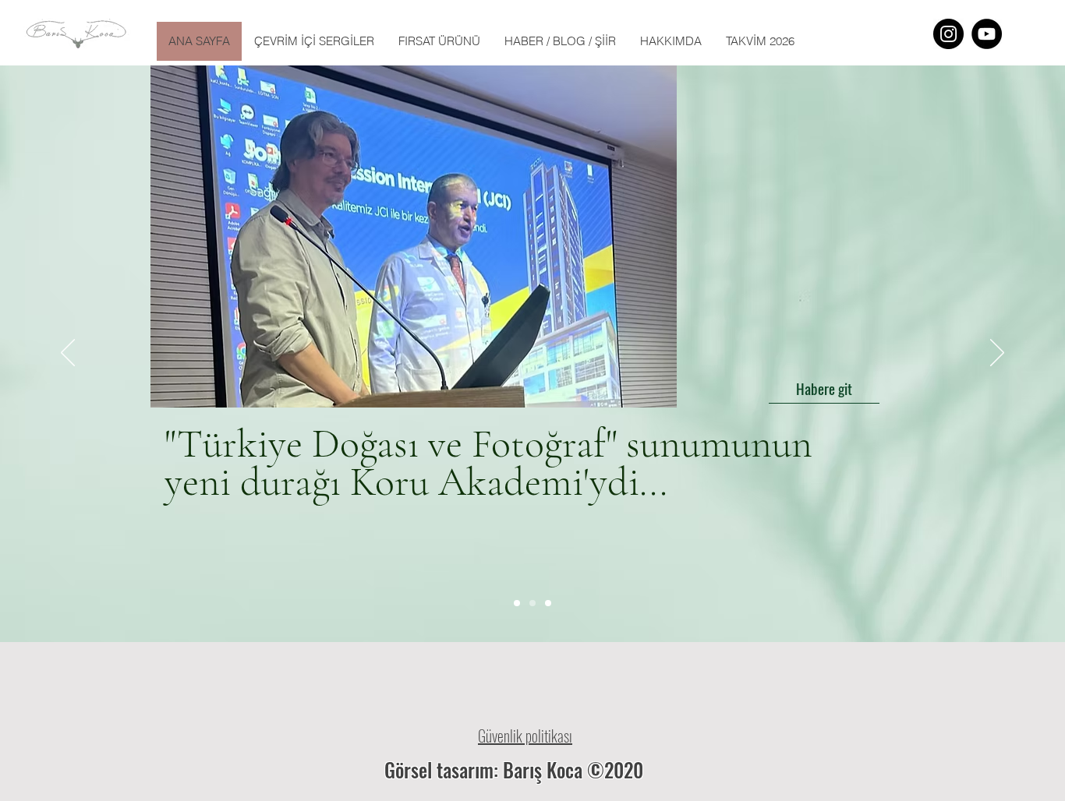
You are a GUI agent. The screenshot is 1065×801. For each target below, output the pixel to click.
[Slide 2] (532, 603)
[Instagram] (948, 34)
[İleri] (997, 354)
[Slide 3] (548, 603)
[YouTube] (986, 34)
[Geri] (68, 354)
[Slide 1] (517, 603)
